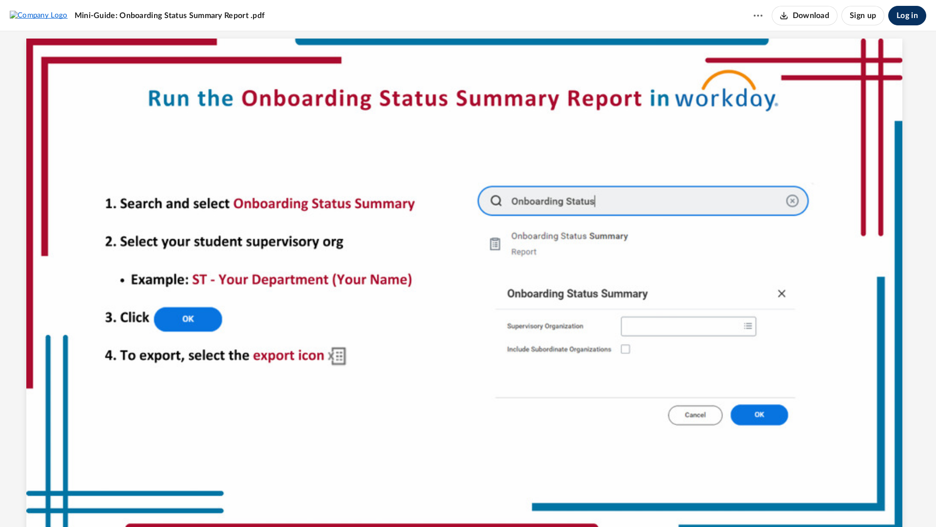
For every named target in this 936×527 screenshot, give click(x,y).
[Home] (39, 15)
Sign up (863, 16)
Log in (907, 16)
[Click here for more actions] (758, 15)
